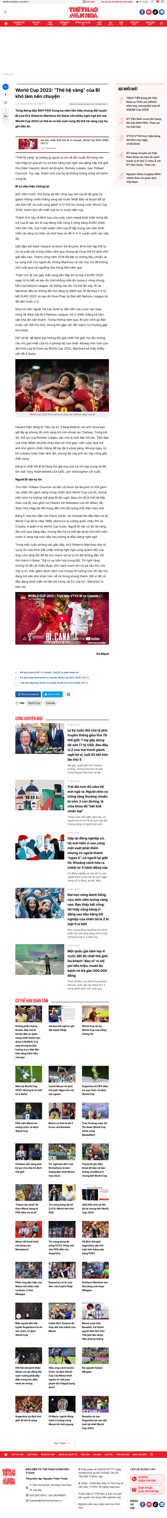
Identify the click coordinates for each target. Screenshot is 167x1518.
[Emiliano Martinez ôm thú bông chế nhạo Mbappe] (95, 1270)
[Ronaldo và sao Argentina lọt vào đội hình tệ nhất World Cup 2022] (95, 1404)
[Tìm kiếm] (5, 12)
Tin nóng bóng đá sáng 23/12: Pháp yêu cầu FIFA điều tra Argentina (61, 1247)
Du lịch (110, 23)
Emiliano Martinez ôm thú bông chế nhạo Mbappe (95, 1286)
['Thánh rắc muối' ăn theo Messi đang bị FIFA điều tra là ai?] (28, 1192)
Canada (50, 703)
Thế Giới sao (134, 23)
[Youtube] (157, 2)
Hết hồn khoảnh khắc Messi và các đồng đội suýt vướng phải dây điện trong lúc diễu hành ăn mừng (28, 1375)
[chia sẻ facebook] (5, 95)
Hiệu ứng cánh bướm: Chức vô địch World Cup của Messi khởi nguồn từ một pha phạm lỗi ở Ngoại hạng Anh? (62, 1377)
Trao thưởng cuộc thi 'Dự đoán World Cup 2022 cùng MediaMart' (94, 1129)
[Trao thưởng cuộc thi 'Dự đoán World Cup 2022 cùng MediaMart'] (95, 1111)
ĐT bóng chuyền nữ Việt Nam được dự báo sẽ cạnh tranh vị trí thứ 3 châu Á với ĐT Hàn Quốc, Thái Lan (143, 158)
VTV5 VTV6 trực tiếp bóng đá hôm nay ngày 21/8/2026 (143, 139)
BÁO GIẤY (91, 2)
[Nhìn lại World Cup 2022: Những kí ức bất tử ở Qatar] (28, 1074)
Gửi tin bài (143, 2)
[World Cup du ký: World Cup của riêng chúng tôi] (95, 1013)
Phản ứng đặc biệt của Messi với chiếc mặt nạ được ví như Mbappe (28, 1288)
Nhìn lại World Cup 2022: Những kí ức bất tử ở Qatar (28, 1090)
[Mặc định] (6, 116)
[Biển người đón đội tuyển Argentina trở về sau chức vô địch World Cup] (28, 1311)
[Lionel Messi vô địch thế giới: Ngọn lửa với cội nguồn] (62, 1074)
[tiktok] (155, 12)
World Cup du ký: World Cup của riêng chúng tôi (94, 1030)
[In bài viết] (5, 102)
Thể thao (50, 23)
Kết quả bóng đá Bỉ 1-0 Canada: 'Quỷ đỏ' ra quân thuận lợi (49, 672)
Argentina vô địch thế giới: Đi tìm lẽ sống (28, 1418)
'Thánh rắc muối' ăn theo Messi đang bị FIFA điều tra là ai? (26, 1208)
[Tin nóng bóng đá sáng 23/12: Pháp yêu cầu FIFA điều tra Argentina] (62, 1229)
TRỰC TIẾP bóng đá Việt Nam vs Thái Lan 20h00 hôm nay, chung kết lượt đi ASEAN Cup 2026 (143, 103)
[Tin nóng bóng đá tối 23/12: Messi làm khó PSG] (62, 1192)
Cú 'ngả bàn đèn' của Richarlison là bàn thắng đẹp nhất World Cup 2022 (61, 1169)
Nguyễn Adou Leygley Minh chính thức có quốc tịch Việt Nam (143, 177)
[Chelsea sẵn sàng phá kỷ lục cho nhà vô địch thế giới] (28, 1151)
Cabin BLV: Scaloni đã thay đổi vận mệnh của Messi (62, 1327)
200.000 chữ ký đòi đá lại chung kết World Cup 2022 (95, 1208)
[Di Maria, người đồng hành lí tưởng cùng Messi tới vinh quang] (62, 1404)
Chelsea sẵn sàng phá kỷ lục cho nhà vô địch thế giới (28, 1167)
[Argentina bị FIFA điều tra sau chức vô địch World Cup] (95, 1074)
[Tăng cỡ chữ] (5, 110)
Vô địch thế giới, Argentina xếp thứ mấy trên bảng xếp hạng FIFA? (93, 1247)
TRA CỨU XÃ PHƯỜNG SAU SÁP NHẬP (117, 2)
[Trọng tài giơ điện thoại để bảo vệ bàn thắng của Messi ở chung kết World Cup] (95, 1151)
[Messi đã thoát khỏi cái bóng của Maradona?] (28, 1229)
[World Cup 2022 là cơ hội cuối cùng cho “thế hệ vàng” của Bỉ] (62, 385)
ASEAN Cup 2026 (19, 23)
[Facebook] (152, 2)
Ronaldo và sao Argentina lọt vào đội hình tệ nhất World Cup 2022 (94, 1422)
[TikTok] (163, 2)
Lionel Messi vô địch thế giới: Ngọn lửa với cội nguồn (61, 1090)
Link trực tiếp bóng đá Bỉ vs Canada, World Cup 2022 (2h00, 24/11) (54, 683)
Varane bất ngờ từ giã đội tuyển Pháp (61, 1028)
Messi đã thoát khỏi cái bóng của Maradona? (27, 1245)
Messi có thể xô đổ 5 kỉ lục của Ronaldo (61, 1125)
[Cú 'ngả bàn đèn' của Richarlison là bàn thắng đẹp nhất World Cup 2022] (62, 1151)
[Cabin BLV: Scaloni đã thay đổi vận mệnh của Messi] (62, 1311)
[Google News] (88, 105)
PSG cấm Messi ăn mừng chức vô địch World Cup (26, 1127)
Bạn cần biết (150, 23)
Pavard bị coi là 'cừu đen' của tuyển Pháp (61, 1284)
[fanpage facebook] (142, 12)
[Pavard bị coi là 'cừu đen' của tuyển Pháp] (62, 1270)
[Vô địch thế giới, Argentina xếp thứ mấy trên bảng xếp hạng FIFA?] (95, 1229)
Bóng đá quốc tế (83, 23)
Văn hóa (99, 23)
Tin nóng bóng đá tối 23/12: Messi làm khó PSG (61, 1208)
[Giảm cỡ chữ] (5, 122)
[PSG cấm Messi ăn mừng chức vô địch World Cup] (28, 1111)
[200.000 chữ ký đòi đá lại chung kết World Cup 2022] (95, 1192)
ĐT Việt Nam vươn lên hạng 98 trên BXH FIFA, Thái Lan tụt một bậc (143, 122)
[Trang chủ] (5, 23)
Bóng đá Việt (64, 23)
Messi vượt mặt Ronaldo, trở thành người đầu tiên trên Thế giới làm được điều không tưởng (93, 1331)
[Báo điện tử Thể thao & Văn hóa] (83, 12)
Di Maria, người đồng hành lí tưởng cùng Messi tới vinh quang (61, 1420)
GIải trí (121, 23)
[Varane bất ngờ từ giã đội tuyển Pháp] (62, 1013)
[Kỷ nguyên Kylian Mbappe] (95, 1355)
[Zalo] (162, 12)
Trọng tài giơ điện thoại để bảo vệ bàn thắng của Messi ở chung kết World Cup (94, 1169)
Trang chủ (7, 74)
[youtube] (149, 12)
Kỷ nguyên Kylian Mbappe (92, 1369)
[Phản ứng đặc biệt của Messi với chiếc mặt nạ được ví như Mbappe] (28, 1270)
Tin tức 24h (36, 23)
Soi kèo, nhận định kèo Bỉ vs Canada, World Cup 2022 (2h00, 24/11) (75, 142)
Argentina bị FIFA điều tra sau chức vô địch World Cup (95, 1090)
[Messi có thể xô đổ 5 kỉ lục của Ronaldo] (62, 1111)
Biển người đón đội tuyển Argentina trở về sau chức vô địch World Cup (28, 1329)
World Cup (34, 703)
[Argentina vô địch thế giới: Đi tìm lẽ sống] (28, 1404)
